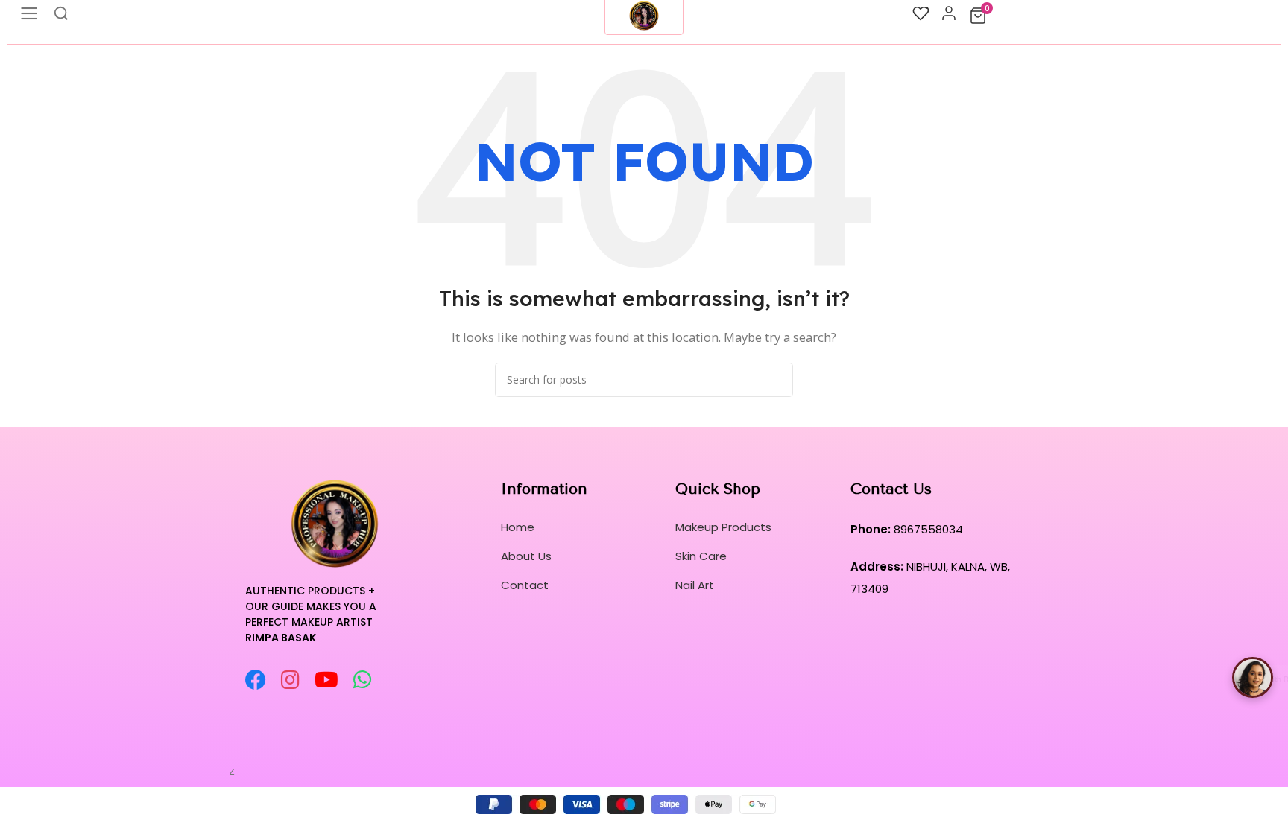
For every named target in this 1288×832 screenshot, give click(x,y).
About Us (526, 556)
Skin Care (701, 556)
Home (517, 527)
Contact (525, 585)
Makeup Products (723, 527)
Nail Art (694, 585)
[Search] (776, 380)
